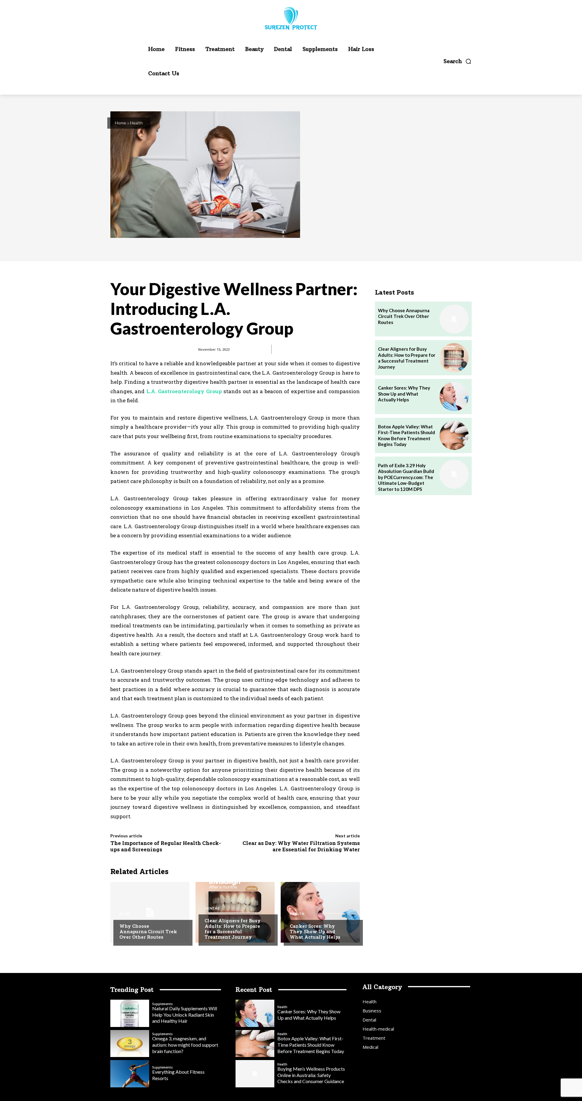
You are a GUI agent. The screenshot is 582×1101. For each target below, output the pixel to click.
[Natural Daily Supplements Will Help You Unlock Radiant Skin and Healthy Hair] (129, 1013)
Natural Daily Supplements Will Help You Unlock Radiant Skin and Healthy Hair (184, 1014)
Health (136, 122)
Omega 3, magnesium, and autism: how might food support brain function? (185, 1044)
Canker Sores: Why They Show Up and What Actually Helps (315, 931)
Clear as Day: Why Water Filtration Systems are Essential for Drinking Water (301, 846)
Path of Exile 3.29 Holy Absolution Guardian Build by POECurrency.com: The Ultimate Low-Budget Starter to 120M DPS (406, 477)
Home (120, 122)
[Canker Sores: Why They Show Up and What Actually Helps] (320, 912)
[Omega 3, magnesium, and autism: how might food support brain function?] (129, 1043)
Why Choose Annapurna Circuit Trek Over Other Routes (148, 931)
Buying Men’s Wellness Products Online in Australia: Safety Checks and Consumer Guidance (311, 1075)
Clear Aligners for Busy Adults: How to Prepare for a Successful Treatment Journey (233, 928)
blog (124, 914)
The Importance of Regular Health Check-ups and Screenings (165, 846)
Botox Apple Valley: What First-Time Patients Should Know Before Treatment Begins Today (406, 435)
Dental (212, 908)
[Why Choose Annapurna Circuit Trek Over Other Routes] (149, 912)
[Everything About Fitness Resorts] (129, 1073)
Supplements (162, 1003)
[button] (457, 61)
